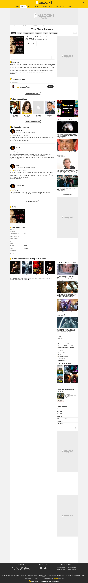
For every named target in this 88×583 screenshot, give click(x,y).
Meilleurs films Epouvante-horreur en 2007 (19, 279)
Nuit (60, 341)
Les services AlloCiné (76, 575)
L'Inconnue (59, 416)
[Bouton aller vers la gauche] (74, 33)
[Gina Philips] (27, 107)
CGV (28, 575)
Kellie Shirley (43, 39)
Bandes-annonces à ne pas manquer (67, 385)
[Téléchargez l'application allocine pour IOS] (42, 568)
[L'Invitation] (60, 397)
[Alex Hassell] (50, 107)
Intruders (15, 274)
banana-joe (19, 130)
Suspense (61, 352)
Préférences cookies (42, 575)
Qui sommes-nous (9, 575)
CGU (25, 575)
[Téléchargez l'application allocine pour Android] (46, 568)
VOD (57, 6)
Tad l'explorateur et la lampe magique (65, 418)
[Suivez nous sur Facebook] (14, 568)
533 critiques (24, 167)
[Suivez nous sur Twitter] (18, 568)
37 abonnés (18, 132)
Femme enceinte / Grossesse (65, 345)
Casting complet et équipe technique (33, 121)
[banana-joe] (12, 131)
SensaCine (70, 567)
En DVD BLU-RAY (15, 82)
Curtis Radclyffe (30, 38)
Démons (61, 340)
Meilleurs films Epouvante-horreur (44, 278)
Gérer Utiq (83, 575)
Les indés (62, 6)
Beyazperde (59, 569)
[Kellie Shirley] (38, 107)
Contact (3, 575)
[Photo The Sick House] (17, 216)
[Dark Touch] (50, 267)
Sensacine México (65, 571)
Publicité (21, 575)
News (17, 6)
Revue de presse (60, 575)
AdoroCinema (71, 569)
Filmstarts (59, 567)
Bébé (60, 338)
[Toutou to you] (12, 186)
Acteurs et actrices (19, 99)
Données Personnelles (52, 575)
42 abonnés (18, 187)
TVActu (45, 6)
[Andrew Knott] (15, 107)
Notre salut (59, 411)
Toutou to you (20, 185)
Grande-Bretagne (27, 229)
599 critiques (24, 187)
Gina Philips (37, 39)
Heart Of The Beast (61, 413)
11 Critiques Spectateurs (33, 201)
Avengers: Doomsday (61, 408)
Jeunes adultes (62, 360)
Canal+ (70, 6)
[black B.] (12, 166)
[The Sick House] (17, 45)
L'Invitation (66, 393)
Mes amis (33, 42)
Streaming (37, 6)
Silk (27, 274)
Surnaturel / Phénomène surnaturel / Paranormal (66, 348)
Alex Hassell (50, 115)
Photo (13, 207)
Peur (60, 354)
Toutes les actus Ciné (67, 194)
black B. (18, 165)
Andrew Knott (30, 39)
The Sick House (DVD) (21, 86)
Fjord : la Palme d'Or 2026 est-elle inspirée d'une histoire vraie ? (66, 189)
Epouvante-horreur (45, 36)
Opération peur (38, 274)
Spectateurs (28, 42)
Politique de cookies (34, 575)
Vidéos (51, 6)
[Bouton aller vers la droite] (76, 33)
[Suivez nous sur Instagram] (21, 568)
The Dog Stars (60, 403)
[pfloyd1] (12, 148)
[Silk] (27, 267)
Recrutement (16, 575)
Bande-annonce (67, 397)
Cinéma (23, 6)
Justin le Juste (60, 421)
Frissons (61, 358)
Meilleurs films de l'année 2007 (30, 278)
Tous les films (20, 25)
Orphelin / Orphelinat (63, 343)
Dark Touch (50, 274)
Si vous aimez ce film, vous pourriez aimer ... (29, 259)
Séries (29, 6)
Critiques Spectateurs (20, 127)
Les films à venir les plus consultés (67, 428)
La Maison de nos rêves (62, 406)
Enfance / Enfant (63, 356)
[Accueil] (44, 2)
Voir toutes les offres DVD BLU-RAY (33, 93)
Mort (60, 350)
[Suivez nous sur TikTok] (25, 568)
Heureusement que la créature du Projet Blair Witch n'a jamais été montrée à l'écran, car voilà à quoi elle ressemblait (67, 135)
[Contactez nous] (29, 568)
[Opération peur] (38, 267)
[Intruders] (15, 267)
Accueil (12, 25)
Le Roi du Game (60, 423)
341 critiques (24, 132)
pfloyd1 (18, 147)
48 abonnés (18, 167)
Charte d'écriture (68, 575)
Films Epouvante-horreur (27, 25)
